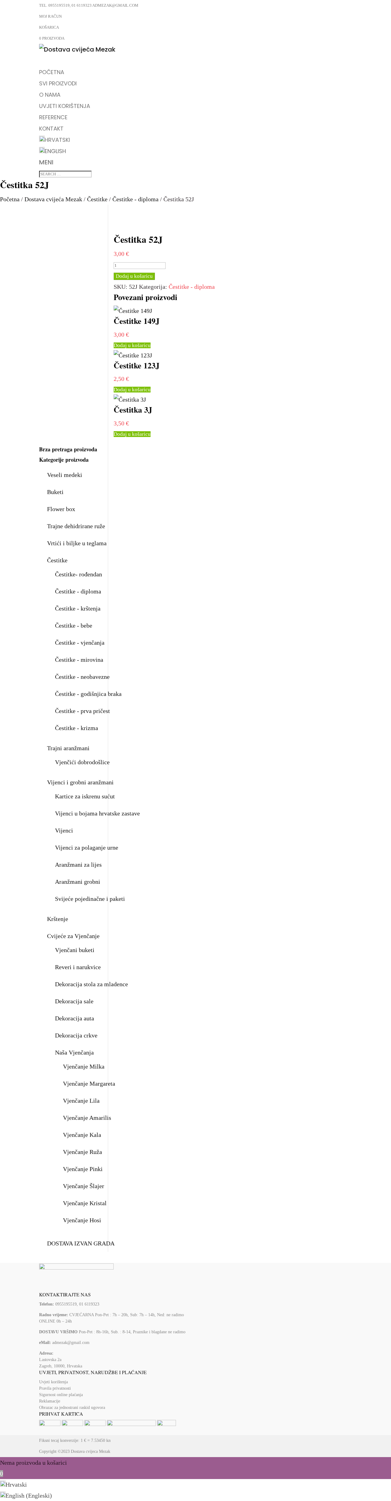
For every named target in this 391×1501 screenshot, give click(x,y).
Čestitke (97, 199)
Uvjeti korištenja (53, 1382)
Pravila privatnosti (55, 1388)
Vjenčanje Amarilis (87, 1117)
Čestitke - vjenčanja (79, 642)
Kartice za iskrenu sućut (85, 796)
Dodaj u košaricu (134, 276)
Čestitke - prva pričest (82, 711)
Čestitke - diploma (135, 199)
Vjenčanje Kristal (85, 1203)
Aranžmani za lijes (78, 864)
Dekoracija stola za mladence (91, 984)
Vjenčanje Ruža (82, 1151)
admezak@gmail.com (71, 1342)
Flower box (61, 509)
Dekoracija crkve (76, 1035)
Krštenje (57, 918)
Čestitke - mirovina (79, 659)
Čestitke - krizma (76, 728)
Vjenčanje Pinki (83, 1169)
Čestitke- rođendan (78, 574)
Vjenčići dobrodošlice (82, 762)
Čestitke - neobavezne (82, 676)
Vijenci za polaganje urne (86, 847)
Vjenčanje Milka (83, 1066)
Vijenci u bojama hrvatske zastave (97, 813)
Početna (10, 199)
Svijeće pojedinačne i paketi (90, 898)
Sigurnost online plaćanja (61, 1394)
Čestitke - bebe (73, 625)
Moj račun (50, 16)
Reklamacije (49, 1401)
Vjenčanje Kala (82, 1134)
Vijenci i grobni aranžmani (80, 782)
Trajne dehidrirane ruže (76, 526)
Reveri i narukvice (78, 967)
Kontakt (51, 128)
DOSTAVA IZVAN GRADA (81, 1243)
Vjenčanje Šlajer (83, 1186)
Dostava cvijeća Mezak (53, 199)
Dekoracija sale (74, 1001)
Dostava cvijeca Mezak (90, 1451)
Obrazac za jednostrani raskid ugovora (72, 1407)
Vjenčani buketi (74, 950)
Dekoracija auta (74, 1018)
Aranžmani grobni (77, 881)
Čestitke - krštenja (77, 608)
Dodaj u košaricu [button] (132, 345)
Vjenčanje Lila (81, 1100)
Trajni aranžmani (68, 748)
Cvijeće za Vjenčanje (73, 936)
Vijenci (64, 830)
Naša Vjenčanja (74, 1052)
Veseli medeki (64, 474)
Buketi (55, 492)
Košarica (49, 27)
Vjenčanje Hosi (82, 1220)
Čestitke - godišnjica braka (88, 693)
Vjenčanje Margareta (89, 1083)
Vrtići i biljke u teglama (77, 543)
